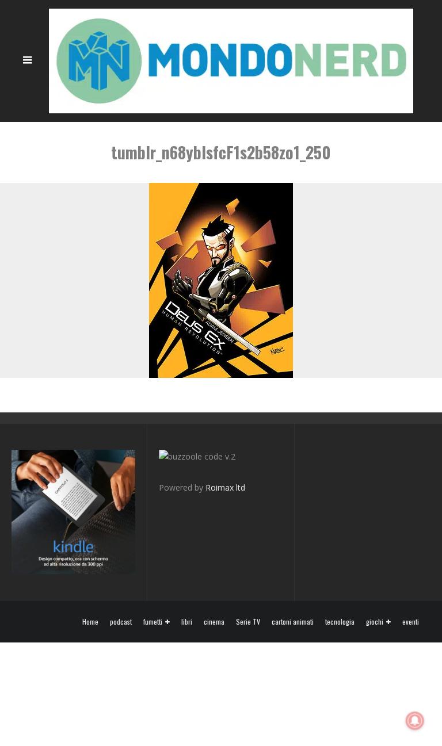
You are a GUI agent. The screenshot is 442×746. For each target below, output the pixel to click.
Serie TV (248, 621)
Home (90, 621)
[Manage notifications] (415, 720)
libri (186, 621)
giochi (374, 622)
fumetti (152, 622)
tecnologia (340, 621)
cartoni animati (293, 621)
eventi (410, 621)
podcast (121, 621)
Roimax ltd (225, 487)
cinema (214, 621)
